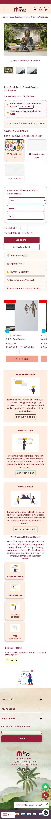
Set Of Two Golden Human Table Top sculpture (16, 339)
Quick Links (7, 699)
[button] (7, 331)
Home (4, 17)
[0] (46, 9)
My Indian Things (14, 335)
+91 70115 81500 (23, 758)
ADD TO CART (21, 240)
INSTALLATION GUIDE (25, 529)
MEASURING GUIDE (25, 417)
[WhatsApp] (45, 786)
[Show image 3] (32, 70)
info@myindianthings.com (23, 761)
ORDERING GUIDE (25, 473)
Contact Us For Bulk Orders (23, 764)
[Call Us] (45, 795)
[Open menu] (4, 9)
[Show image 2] (20, 70)
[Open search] (35, 8)
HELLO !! (11, 660)
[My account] (40, 8)
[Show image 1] (9, 70)
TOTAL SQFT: (10, 228)
